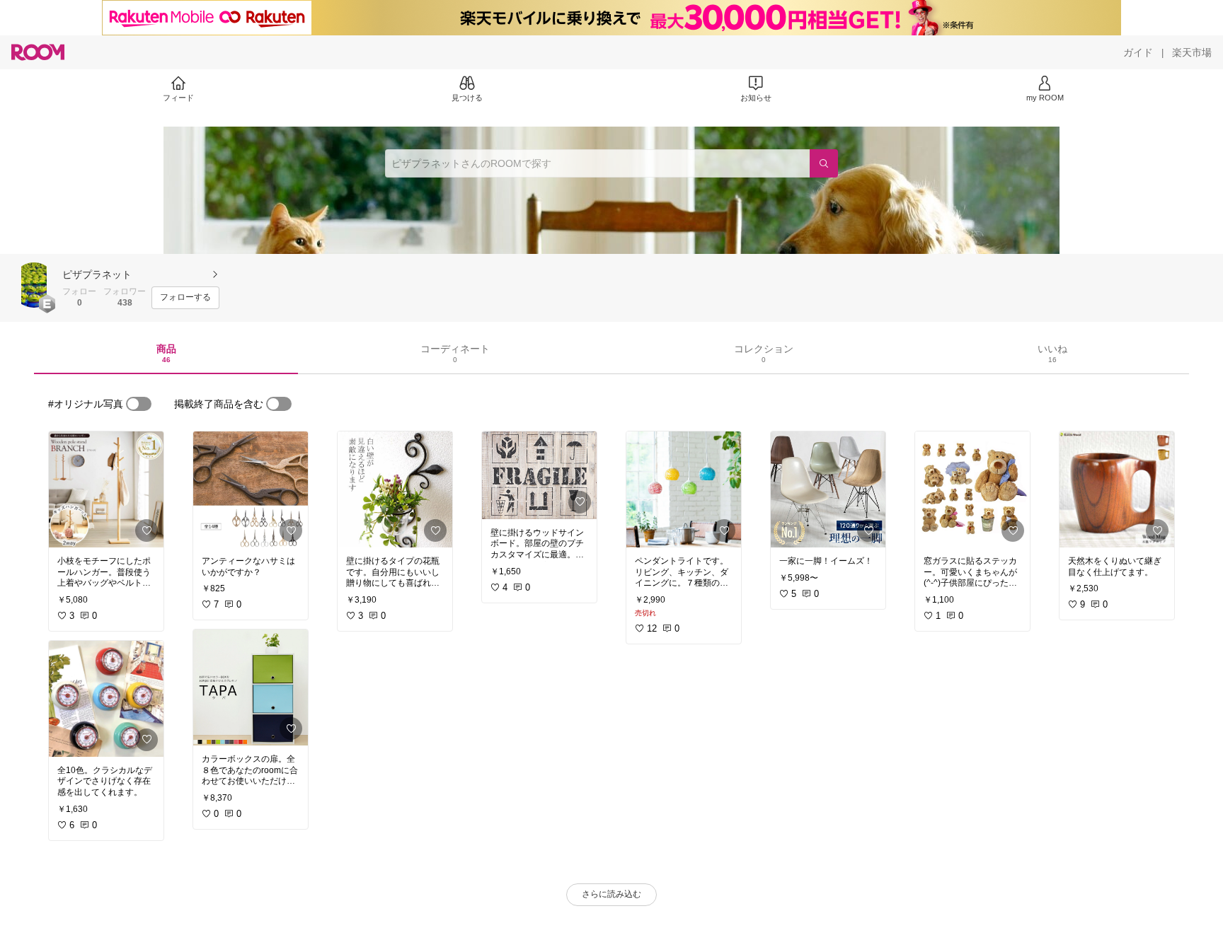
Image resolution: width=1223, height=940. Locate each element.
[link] (106, 489)
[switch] (138, 404)
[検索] (824, 163)
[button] (34, 285)
